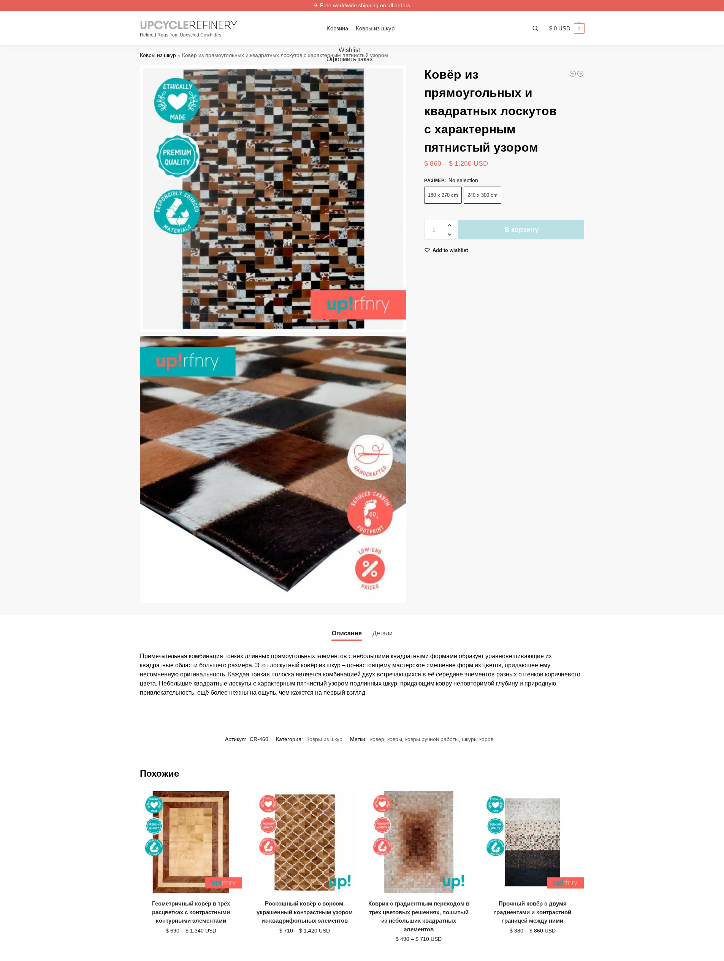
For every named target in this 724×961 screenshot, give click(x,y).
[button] (567, 28)
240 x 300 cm (482, 195)
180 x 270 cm (443, 195)
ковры (394, 739)
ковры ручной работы (432, 739)
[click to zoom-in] (273, 198)
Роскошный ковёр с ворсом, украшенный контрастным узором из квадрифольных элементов (305, 912)
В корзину (521, 230)
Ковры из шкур (158, 55)
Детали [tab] (382, 633)
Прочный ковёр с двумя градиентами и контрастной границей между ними (532, 912)
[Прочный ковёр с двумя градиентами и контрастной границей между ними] (532, 842)
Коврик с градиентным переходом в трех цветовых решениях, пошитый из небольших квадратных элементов (418, 916)
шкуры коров (477, 739)
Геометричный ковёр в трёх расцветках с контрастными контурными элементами (191, 912)
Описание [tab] (347, 633)
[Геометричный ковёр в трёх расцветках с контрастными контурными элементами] (191, 842)
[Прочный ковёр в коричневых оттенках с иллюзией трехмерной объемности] (580, 74)
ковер (377, 739)
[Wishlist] (230, 802)
